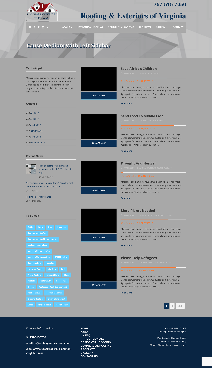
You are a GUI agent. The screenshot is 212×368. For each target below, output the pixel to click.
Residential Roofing (90, 27)
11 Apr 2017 (35, 190)
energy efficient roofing (39, 257)
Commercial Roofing (121, 27)
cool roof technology (37, 245)
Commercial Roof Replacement (42, 239)
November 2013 (37, 142)
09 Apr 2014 (129, 73)
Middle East (159, 120)
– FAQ (86, 335)
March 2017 (35, 124)
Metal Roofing (34, 275)
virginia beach (44, 305)
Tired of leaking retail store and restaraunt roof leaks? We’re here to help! (55, 169)
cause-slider (145, 262)
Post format (61, 281)
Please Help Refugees (139, 257)
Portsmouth (45, 281)
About (66, 27)
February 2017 (36, 130)
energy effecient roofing (39, 251)
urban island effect (56, 299)
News (66, 275)
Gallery (160, 27)
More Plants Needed (138, 210)
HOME (85, 328)
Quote (31, 287)
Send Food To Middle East (142, 116)
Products (145, 27)
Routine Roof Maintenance (38, 196)
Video (30, 305)
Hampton (50, 263)
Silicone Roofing (35, 299)
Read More (126, 103)
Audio (40, 227)
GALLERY (87, 352)
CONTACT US (89, 356)
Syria (168, 215)
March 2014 (35, 136)
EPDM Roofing (61, 257)
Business (61, 227)
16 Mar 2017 (35, 200)
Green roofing (34, 263)
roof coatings (34, 293)
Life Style (52, 269)
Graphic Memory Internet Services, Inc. (168, 345)
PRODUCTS (88, 349)
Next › (180, 305)
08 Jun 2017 (47, 176)
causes (150, 73)
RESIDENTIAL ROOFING (96, 342)
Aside (30, 227)
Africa (142, 73)
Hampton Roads (35, 269)
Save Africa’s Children (139, 68)
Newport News (52, 275)
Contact (178, 27)
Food (156, 73)
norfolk (31, 281)
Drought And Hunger (138, 163)
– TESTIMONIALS (93, 338)
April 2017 (34, 119)
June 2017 (34, 113)
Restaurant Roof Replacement (53, 287)
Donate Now (99, 95)
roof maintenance (54, 293)
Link (63, 269)
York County (62, 305)
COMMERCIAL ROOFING (96, 345)
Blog (50, 227)
